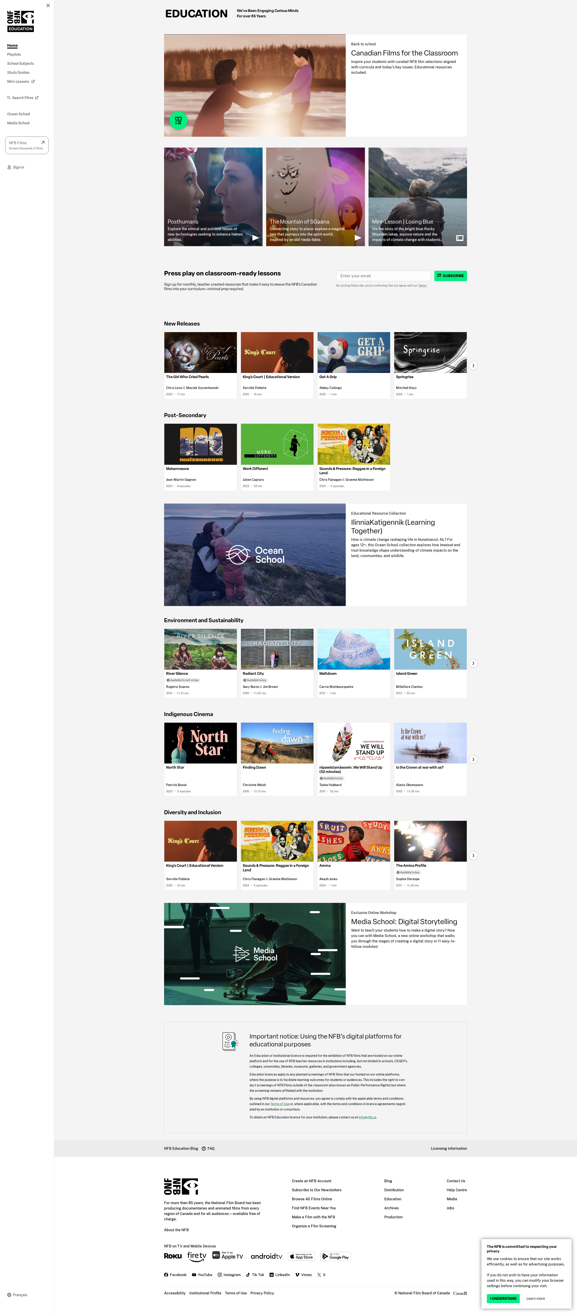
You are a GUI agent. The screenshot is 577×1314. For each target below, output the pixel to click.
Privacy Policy (262, 1293)
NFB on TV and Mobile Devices (190, 1246)
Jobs (450, 1208)
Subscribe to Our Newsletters (316, 1190)
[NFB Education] (20, 21)
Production (393, 1217)
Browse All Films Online (312, 1199)
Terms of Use (279, 1104)
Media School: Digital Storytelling (404, 921)
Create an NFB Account (311, 1181)
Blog (388, 1181)
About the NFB (176, 1230)
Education (196, 13)
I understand (503, 1298)
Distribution (394, 1190)
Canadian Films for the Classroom (404, 53)
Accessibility (175, 1293)
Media (452, 1199)
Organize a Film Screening (314, 1226)
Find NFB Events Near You (314, 1208)
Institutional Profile (205, 1293)
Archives (391, 1208)
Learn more (536, 1298)
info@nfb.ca (367, 1117)
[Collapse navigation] (48, 5)
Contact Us (456, 1181)
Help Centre (457, 1190)
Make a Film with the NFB (313, 1217)
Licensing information (449, 1148)
